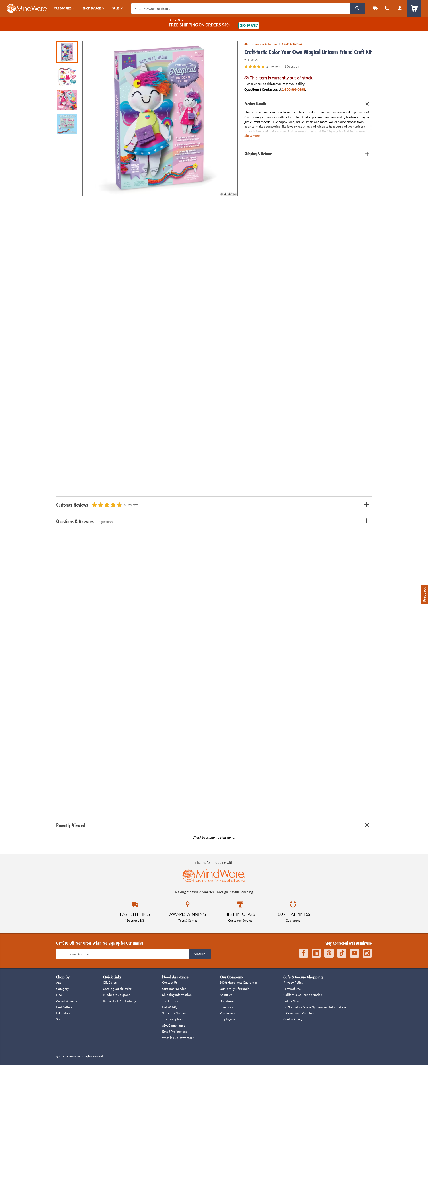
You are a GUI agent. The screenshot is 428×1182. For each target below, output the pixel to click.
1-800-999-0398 (293, 89)
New (59, 995)
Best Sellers (64, 1007)
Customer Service (174, 989)
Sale (59, 1019)
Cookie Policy (292, 1019)
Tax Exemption (172, 1019)
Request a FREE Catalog (119, 1001)
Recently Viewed (70, 825)
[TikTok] (341, 953)
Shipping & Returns (258, 154)
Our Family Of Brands (234, 989)
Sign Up (199, 954)
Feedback (424, 594)
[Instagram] (367, 953)
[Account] (400, 8)
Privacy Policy (293, 982)
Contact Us (169, 982)
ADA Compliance (173, 1025)
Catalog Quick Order (117, 989)
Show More (252, 135)
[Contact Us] (387, 8)
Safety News (291, 1001)
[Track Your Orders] (375, 8)
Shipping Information (177, 995)
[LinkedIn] (316, 953)
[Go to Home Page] (246, 44)
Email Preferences (174, 1031)
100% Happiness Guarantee (238, 982)
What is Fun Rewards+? (178, 1038)
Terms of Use (292, 989)
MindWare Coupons (116, 995)
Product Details (255, 104)
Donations (227, 1001)
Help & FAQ (169, 1007)
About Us (226, 995)
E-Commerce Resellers (298, 1013)
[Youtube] (354, 953)
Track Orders (170, 1001)
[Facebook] (303, 953)
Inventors (226, 1007)
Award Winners (66, 1001)
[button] (160, 118)
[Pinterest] (329, 953)
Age (58, 982)
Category (62, 989)
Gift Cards (110, 982)
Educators (63, 1013)
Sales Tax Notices (174, 1013)
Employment (228, 1019)
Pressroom (227, 1013)
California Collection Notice (302, 995)
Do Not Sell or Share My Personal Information (314, 1007)
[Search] (357, 8)
